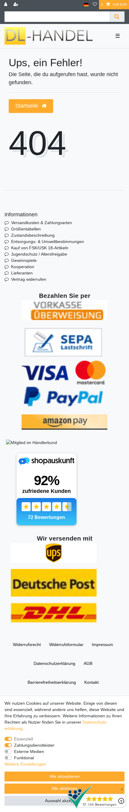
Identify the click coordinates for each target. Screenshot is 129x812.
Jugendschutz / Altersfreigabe (39, 254)
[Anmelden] (6, 4)
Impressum (102, 644)
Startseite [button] (27, 106)
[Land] (86, 4)
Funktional (24, 757)
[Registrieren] (16, 4)
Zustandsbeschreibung (33, 235)
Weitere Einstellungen (25, 764)
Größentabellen (26, 229)
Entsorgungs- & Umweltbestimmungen (47, 241)
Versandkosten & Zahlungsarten (41, 222)
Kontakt (91, 682)
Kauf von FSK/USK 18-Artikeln (39, 247)
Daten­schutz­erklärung (54, 663)
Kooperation (22, 266)
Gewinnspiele (24, 260)
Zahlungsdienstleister (34, 745)
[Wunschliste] (95, 4)
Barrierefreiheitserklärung (52, 682)
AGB (88, 663)
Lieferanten (22, 273)
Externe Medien (29, 751)
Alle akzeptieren (65, 776)
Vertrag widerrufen (28, 279)
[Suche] (116, 16)
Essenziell (23, 738)
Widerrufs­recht (27, 644)
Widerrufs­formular (66, 644)
